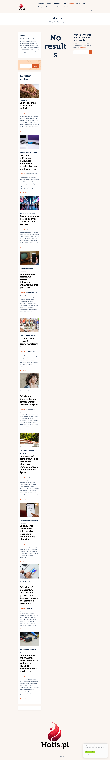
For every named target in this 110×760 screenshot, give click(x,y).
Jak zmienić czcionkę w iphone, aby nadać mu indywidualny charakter (27, 533)
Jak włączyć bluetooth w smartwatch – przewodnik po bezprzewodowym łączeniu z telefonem (29, 595)
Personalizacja (34, 520)
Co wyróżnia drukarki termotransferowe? (29, 342)
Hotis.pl (23, 113)
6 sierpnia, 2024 (30, 544)
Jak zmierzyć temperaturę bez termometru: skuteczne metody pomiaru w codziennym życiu (29, 464)
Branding (22, 152)
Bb (20, 213)
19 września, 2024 (30, 351)
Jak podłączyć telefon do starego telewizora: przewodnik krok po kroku (29, 281)
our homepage (83, 47)
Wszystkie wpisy (54, 22)
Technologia (23, 271)
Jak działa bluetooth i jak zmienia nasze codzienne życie (29, 400)
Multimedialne (29, 268)
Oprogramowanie (24, 520)
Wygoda (22, 394)
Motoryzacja (32, 649)
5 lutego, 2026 (29, 113)
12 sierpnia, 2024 (30, 477)
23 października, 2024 (31, 292)
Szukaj (21, 63)
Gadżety (22, 268)
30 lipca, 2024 (29, 676)
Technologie (32, 213)
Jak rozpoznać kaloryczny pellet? (28, 106)
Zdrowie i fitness (24, 453)
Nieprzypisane (23, 100)
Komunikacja (23, 391)
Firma (21, 335)
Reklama (34, 152)
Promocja (28, 152)
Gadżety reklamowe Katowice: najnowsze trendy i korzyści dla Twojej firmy (29, 162)
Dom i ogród (23, 450)
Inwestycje (27, 335)
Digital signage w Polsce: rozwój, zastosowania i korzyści (29, 220)
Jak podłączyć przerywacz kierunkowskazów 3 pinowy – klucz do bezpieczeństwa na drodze (29, 663)
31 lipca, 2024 (29, 608)
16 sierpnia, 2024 (30, 409)
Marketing (25, 213)
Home (47, 22)
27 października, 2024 (31, 173)
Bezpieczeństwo (24, 649)
